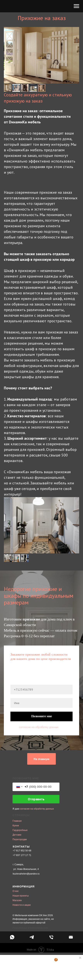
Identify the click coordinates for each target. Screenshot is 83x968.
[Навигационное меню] (76, 6)
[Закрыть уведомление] (80, 958)
